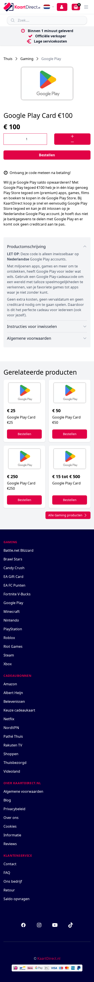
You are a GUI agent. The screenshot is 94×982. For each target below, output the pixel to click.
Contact (9, 863)
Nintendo (11, 620)
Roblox (9, 637)
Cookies (10, 826)
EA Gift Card (13, 576)
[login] (62, 7)
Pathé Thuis (13, 736)
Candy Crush (13, 567)
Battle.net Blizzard (18, 550)
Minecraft (11, 611)
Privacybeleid (14, 808)
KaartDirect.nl (48, 958)
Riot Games (13, 646)
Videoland (11, 771)
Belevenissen (14, 701)
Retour (9, 890)
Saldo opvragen (16, 898)
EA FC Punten (14, 585)
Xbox (7, 664)
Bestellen (47, 155)
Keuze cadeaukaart (19, 710)
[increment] (72, 136)
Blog (7, 800)
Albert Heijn (13, 692)
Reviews (10, 843)
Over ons (11, 817)
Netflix (8, 719)
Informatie (12, 835)
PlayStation (12, 629)
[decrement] (72, 142)
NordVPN (11, 727)
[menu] (86, 7)
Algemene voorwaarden (23, 791)
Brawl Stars (12, 559)
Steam (8, 655)
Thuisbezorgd (14, 762)
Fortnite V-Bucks (17, 594)
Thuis (7, 58)
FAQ (6, 872)
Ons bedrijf (12, 881)
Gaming (26, 58)
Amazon (10, 684)
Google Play (51, 58)
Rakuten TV (12, 745)
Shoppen (10, 753)
